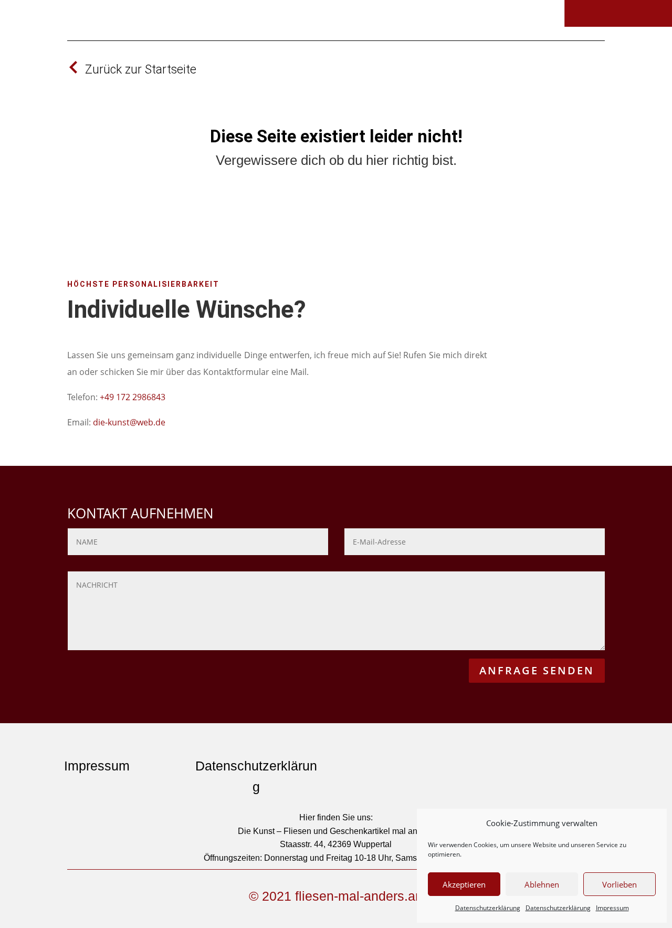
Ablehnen (541, 884)
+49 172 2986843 (132, 397)
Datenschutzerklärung (487, 907)
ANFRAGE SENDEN (536, 670)
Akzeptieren (464, 884)
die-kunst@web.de (129, 422)
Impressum (612, 907)
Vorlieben (619, 884)
